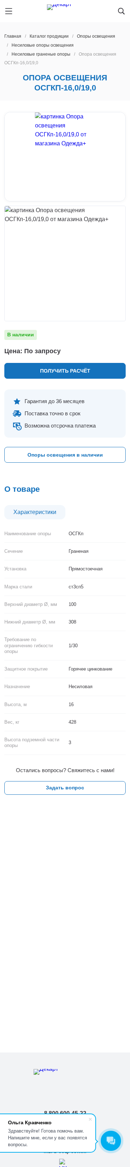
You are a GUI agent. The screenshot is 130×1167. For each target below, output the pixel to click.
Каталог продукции (49, 36)
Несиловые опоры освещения (43, 45)
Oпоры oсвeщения (96, 36)
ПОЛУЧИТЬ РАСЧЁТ (65, 371)
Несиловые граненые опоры (41, 54)
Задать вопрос (65, 787)
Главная (12, 36)
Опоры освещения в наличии (65, 455)
